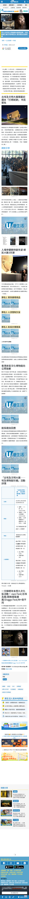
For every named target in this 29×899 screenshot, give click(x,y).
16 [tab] (15, 13)
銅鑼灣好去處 (4, 872)
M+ (14, 686)
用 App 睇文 (23, 48)
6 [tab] (18, 9)
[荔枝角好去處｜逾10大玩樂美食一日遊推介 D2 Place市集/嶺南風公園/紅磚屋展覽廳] (6, 816)
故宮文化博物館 (7, 692)
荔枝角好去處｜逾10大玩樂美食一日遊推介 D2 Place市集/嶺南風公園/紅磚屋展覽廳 (19, 815)
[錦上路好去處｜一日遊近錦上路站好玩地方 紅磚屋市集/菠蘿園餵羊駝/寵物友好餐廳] (6, 825)
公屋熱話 (13, 7)
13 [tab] (11, 13)
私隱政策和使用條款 (17, 888)
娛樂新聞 (18, 7)
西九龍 (4, 679)
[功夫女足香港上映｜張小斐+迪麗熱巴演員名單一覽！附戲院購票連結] (6, 806)
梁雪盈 (6, 45)
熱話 (14, 40)
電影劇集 (15, 801)
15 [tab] (14, 13)
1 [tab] (11, 9)
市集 (8, 870)
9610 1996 (9, 669)
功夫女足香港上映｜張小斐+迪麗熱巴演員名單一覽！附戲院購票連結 (19, 805)
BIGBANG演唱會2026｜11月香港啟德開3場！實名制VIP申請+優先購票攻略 (19, 796)
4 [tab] (15, 9)
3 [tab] (14, 9)
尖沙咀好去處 (17, 870)
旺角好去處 (4, 874)
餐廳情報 (13, 874)
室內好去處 (16, 810)
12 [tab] (18, 11)
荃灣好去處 (19, 872)
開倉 (11, 870)
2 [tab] (12, 9)
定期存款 (24, 7)
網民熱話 (3, 881)
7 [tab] (11, 11)
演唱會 (5, 5)
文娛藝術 (13, 689)
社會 (9, 874)
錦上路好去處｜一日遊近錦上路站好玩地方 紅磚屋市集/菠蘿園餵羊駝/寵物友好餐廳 (19, 825)
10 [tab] (15, 11)
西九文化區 (5, 689)
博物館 (19, 686)
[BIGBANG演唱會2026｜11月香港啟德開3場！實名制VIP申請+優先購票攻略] (6, 797)
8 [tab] (12, 11)
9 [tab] (14, 11)
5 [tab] (17, 9)
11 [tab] (17, 11)
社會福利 (3, 876)
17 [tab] (17, 13)
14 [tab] (12, 13)
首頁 (3, 40)
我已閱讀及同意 (14, 893)
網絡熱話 (21, 689)
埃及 (9, 686)
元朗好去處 (12, 872)
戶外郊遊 (15, 820)
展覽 (4, 686)
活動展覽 (3, 870)
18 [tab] (18, 13)
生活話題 (8, 40)
